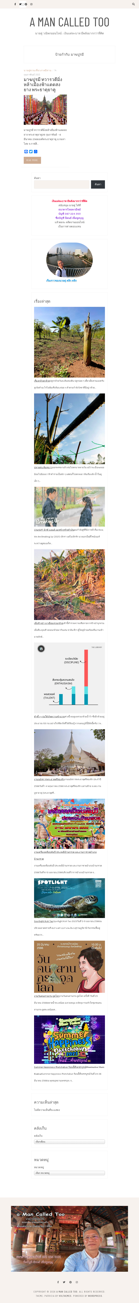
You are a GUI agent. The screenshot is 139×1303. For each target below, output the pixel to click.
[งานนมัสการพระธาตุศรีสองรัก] (69, 752)
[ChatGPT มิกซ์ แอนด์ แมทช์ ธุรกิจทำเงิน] (69, 507)
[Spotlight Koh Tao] (69, 898)
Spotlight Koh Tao (43, 921)
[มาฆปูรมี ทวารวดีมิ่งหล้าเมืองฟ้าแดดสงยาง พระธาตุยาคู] (45, 109)
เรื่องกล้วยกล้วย (42, 381)
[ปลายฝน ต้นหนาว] (69, 428)
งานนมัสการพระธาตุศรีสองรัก (49, 779)
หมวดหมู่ (39, 1167)
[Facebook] (58, 1282)
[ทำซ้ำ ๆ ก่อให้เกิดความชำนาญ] (69, 678)
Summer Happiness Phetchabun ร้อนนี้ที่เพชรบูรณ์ (60, 1067)
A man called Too (70, 21)
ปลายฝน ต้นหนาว (43, 467)
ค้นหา (37, 178)
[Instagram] (77, 1282)
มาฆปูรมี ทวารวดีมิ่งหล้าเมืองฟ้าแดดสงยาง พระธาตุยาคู (43, 84)
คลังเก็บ (38, 1135)
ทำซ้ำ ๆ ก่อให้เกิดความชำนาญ (49, 716)
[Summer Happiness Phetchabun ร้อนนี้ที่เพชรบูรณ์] (69, 1039)
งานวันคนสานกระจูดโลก (46, 996)
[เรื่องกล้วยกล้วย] (69, 342)
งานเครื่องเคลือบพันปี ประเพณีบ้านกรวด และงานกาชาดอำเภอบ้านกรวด (65, 855)
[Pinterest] (70, 1282)
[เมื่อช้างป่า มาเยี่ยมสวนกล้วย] (69, 584)
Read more (32, 160)
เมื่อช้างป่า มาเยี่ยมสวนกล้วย (48, 623)
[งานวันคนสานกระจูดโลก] (69, 967)
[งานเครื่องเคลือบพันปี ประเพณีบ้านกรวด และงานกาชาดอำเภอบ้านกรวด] (69, 824)
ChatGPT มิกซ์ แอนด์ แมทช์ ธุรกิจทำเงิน (54, 530)
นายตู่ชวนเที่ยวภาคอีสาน (37, 70)
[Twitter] (64, 1282)
